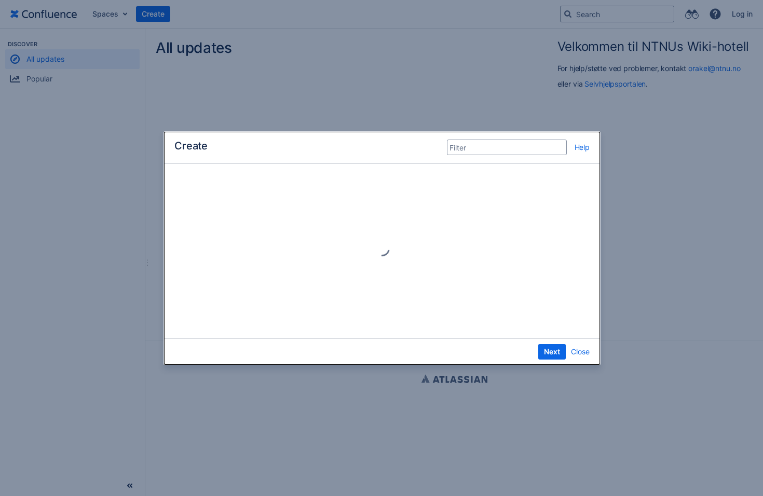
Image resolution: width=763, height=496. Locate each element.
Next (552, 351)
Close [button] (580, 351)
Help (582, 147)
